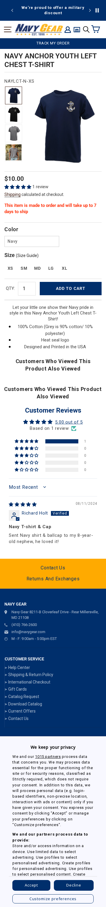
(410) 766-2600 (24, 624)
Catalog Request (23, 696)
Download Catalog (25, 704)
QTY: (10, 288)
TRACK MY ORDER (53, 43)
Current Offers (22, 711)
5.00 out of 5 (69, 422)
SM (24, 268)
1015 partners (48, 756)
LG (51, 268)
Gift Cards (17, 689)
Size (21, 255)
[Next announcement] (90, 10)
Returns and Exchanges (53, 579)
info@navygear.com (28, 632)
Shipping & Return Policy (30, 674)
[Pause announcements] (97, 10)
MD (37, 268)
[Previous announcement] (12, 10)
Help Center (19, 667)
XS (10, 268)
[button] (18, 187)
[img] (23, 504)
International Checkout (29, 682)
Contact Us (53, 568)
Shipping (12, 194)
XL (64, 268)
